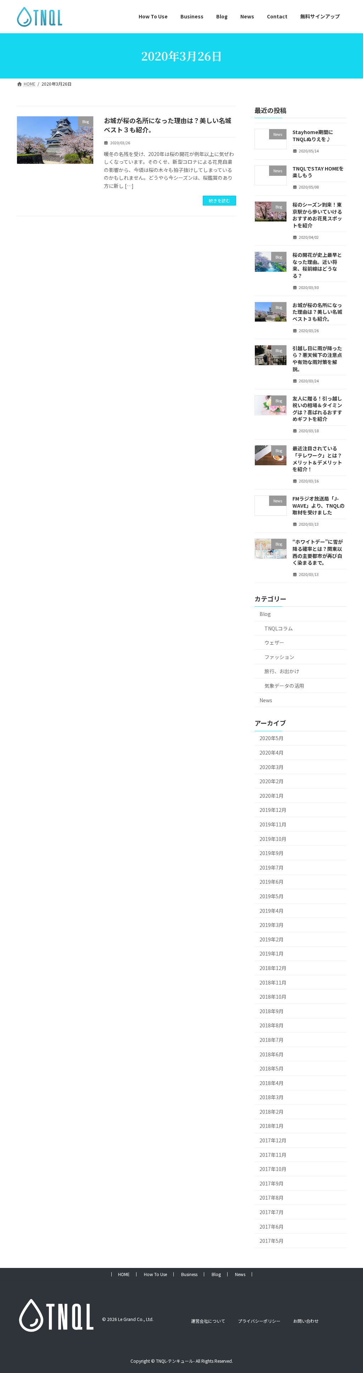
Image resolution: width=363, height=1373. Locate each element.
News (265, 699)
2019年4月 (271, 910)
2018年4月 (271, 1082)
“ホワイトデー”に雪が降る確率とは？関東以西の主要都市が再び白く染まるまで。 (317, 552)
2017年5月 (271, 1240)
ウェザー (274, 642)
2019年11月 (272, 824)
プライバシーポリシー (259, 1321)
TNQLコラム (278, 627)
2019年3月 (271, 924)
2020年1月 (271, 795)
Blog (265, 613)
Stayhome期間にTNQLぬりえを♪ (312, 135)
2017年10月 (272, 1168)
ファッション (279, 656)
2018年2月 (271, 1111)
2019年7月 (271, 867)
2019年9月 (271, 852)
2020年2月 (271, 781)
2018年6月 (271, 1053)
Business (189, 1274)
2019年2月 (271, 938)
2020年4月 (271, 752)
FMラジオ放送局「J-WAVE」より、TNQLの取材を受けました (318, 505)
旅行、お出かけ (281, 671)
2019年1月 (271, 953)
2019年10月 (272, 838)
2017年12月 (272, 1140)
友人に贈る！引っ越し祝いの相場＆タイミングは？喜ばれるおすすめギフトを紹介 (317, 408)
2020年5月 (271, 738)
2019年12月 (272, 809)
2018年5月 (271, 1068)
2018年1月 (271, 1125)
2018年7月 (271, 1039)
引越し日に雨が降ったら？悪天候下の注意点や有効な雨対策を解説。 (317, 358)
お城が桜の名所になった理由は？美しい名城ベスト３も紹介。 (167, 125)
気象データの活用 (284, 685)
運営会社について (208, 1321)
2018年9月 (271, 1010)
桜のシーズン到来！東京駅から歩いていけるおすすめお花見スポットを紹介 (317, 215)
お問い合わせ (306, 1321)
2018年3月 (271, 1097)
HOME (124, 1274)
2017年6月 (271, 1226)
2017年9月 (271, 1183)
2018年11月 (272, 982)
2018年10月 (272, 996)
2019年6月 (271, 881)
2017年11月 (272, 1154)
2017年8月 (271, 1197)
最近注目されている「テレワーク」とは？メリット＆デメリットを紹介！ (317, 459)
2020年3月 (271, 766)
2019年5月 (271, 896)
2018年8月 (271, 1025)
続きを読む (219, 200)
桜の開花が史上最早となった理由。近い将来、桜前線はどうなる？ (317, 265)
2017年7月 (271, 1212)
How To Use (155, 1274)
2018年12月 (272, 967)
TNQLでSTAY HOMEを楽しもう (318, 172)
